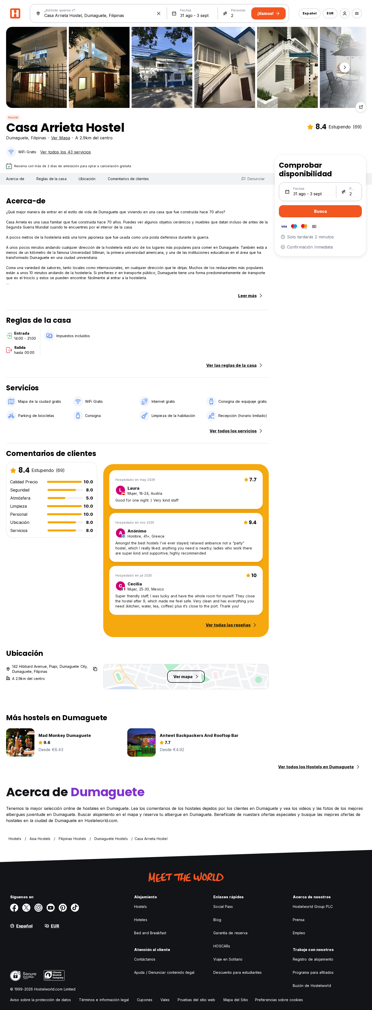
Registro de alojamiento (313, 959)
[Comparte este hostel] (361, 107)
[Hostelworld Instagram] (38, 908)
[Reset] (159, 13)
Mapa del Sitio (235, 1000)
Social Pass (223, 906)
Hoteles (140, 920)
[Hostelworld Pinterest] (63, 908)
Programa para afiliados (313, 972)
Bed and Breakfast (150, 933)
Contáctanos (144, 959)
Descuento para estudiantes (237, 972)
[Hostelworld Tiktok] (75, 908)
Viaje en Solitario (227, 959)
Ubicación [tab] (87, 179)
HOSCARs (221, 946)
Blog (217, 920)
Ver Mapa (60, 137)
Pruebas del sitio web (196, 1000)
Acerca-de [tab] (15, 179)
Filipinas (38, 137)
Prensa (299, 920)
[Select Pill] (345, 13)
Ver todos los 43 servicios (65, 152)
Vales (165, 1000)
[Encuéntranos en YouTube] (51, 908)
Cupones (144, 1000)
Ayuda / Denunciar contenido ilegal (164, 972)
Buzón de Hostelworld (312, 985)
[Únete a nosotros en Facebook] (14, 908)
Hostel (13, 117)
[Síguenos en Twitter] (26, 908)
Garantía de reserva (230, 933)
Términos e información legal (104, 1000)
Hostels (140, 906)
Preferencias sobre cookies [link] (279, 1000)
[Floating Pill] (345, 67)
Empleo (299, 933)
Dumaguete (17, 137)
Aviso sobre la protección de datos (40, 1000)
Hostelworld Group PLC (313, 906)
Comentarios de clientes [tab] (128, 179)
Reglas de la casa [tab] (51, 179)
